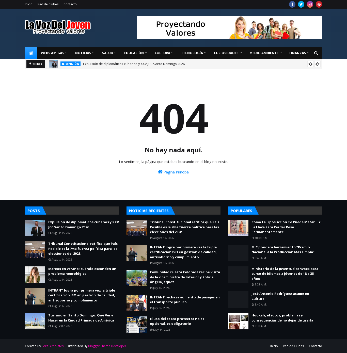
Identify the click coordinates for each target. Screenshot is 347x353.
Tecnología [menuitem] (192, 53)
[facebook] (292, 4)
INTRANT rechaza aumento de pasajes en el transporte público (185, 299)
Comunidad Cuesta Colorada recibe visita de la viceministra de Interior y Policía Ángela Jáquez (185, 277)
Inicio (29, 4)
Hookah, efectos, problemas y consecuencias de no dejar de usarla (282, 318)
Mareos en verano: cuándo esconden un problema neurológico (82, 271)
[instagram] (310, 4)
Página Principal (176, 172)
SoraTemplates (53, 346)
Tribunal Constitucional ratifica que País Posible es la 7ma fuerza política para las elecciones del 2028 (162, 66)
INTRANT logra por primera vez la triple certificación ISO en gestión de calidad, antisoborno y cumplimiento (81, 295)
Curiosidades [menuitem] (226, 53)
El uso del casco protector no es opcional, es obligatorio (177, 321)
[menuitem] (31, 53)
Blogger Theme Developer (107, 346)
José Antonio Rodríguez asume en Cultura (280, 296)
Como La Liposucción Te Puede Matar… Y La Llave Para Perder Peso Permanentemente (286, 227)
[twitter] (301, 4)
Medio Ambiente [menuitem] (263, 53)
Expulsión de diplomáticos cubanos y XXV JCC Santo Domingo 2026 (83, 224)
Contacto (70, 4)
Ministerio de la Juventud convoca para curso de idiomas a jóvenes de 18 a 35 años (284, 273)
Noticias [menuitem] (83, 53)
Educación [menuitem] (134, 53)
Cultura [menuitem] (162, 53)
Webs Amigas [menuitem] (52, 53)
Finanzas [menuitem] (297, 53)
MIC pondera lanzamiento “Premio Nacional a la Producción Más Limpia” (282, 249)
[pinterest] (319, 4)
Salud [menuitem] (107, 53)
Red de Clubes (48, 4)
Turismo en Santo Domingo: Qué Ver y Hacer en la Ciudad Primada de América (81, 318)
